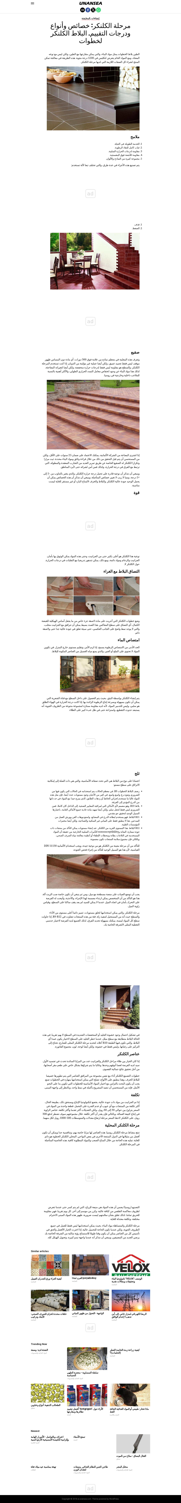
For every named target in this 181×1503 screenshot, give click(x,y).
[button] (32, 3)
